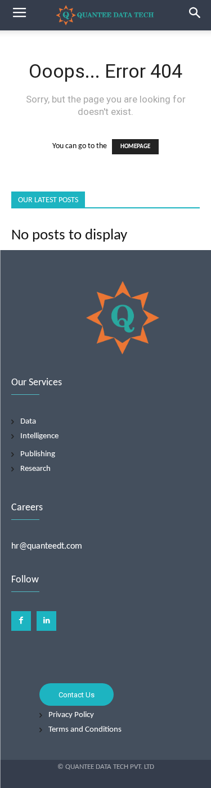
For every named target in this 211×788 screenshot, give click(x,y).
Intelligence (39, 436)
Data (28, 421)
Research (35, 469)
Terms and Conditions (85, 729)
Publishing (37, 454)
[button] (195, 15)
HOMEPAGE (135, 147)
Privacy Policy (71, 715)
